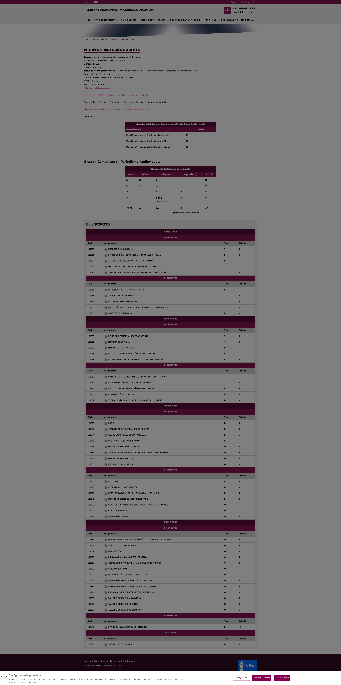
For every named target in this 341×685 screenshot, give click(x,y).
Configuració (241, 678)
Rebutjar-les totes (262, 678)
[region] (170, 678)
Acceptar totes (282, 678)
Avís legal (33, 682)
